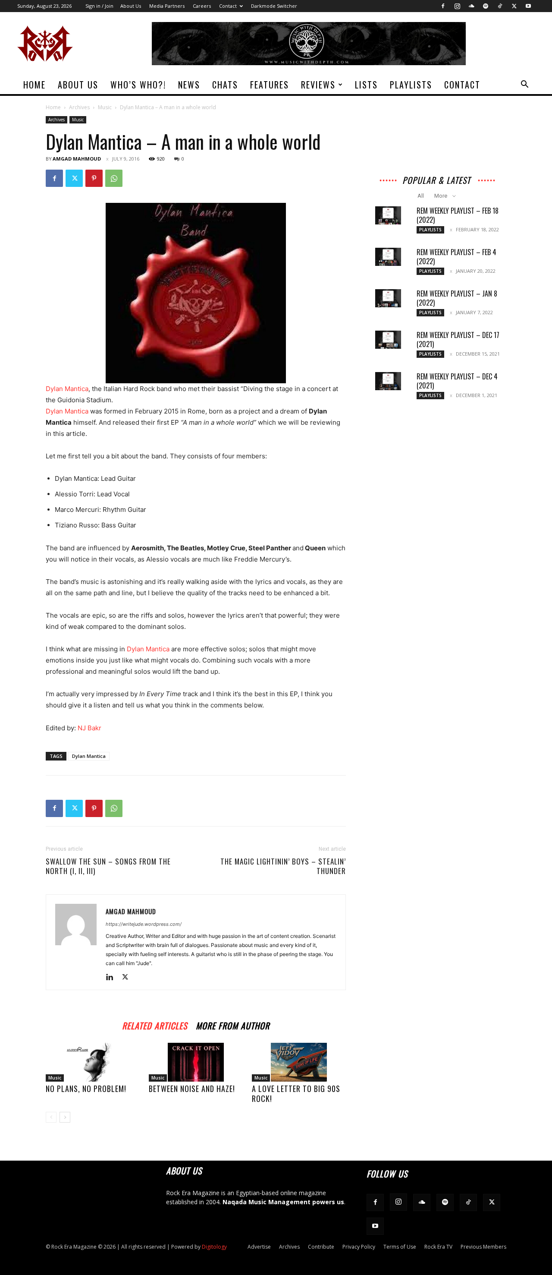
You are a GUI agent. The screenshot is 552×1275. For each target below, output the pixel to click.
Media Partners (167, 6)
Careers (202, 6)
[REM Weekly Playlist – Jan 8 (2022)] (388, 298)
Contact (228, 6)
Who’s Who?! (138, 84)
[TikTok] (499, 6)
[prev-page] (51, 1117)
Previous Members (483, 1246)
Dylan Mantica (67, 411)
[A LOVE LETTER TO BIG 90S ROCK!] (299, 1062)
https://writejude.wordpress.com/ (144, 924)
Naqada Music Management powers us (283, 1202)
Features (269, 84)
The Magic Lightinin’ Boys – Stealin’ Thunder (283, 866)
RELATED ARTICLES (154, 1024)
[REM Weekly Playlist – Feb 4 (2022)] (388, 257)
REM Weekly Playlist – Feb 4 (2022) (456, 256)
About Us (130, 6)
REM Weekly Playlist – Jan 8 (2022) (457, 298)
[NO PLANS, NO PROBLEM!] (93, 1062)
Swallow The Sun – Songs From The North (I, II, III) (108, 866)
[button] (524, 85)
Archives (79, 107)
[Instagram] (457, 6)
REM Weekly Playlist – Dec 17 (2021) (458, 339)
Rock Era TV (438, 1246)
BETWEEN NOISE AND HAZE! (192, 1088)
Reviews (318, 84)
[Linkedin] (113, 977)
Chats (225, 84)
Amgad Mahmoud (77, 158)
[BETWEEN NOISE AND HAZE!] (196, 1062)
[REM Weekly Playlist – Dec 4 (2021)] (388, 381)
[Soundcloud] (471, 6)
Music (105, 107)
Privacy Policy (358, 1246)
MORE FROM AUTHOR (233, 1024)
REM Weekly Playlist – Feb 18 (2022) (458, 215)
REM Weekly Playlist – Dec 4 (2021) (457, 381)
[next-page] (65, 1117)
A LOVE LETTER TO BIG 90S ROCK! (296, 1093)
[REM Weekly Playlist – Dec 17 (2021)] (388, 340)
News (189, 84)
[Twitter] (514, 6)
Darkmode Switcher (274, 6)
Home (34, 84)
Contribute (321, 1246)
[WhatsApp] (113, 178)
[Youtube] (528, 6)
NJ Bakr (89, 728)
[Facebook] (442, 6)
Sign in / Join (99, 6)
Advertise (259, 1246)
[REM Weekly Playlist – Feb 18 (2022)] (388, 215)
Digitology (214, 1246)
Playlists (411, 84)
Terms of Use (399, 1246)
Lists (366, 84)
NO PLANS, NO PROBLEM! (86, 1088)
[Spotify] (485, 6)
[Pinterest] (94, 178)
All (420, 196)
